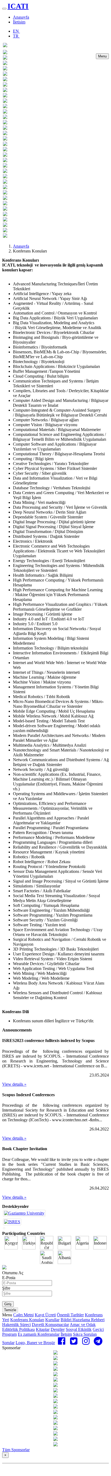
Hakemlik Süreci (16, 1324)
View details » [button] (14, 1084)
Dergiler (58, 1329)
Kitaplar (43, 1329)
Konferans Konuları (27, 1319)
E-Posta (8, 1277)
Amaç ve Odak (83, 1324)
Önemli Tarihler (70, 1315)
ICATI (18, 6)
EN (16, 31)
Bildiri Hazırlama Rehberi (83, 1319)
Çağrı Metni (23, 1315)
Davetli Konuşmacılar (50, 1324)
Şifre (6, 1288)
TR (16, 36)
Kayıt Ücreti (45, 1315)
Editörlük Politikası (18, 1329)
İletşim (66, 1334)
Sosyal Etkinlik (79, 1329)
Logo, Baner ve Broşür (35, 1342)
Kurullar (52, 1319)
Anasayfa (21, 17)
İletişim (19, 22)
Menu (102, 56)
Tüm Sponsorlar (16, 1449)
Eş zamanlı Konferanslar (39, 1334)
